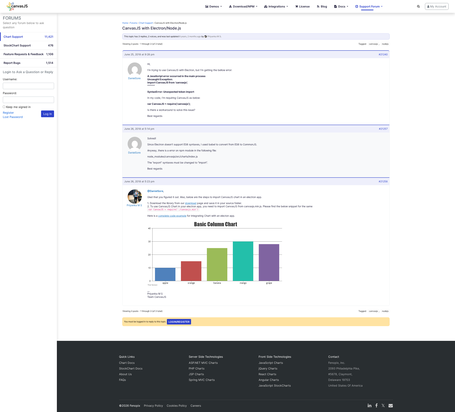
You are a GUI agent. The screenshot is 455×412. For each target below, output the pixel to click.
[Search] (418, 6)
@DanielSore (155, 190)
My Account (437, 6)
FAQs (122, 380)
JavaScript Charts (271, 363)
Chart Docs (127, 363)
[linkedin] (369, 405)
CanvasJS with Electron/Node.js (151, 28)
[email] (390, 405)
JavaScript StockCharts (275, 385)
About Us (125, 374)
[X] (383, 405)
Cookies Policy (177, 405)
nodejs (385, 44)
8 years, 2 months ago (190, 36)
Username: (10, 79)
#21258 (383, 181)
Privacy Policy (153, 405)
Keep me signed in (18, 107)
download (190, 203)
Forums (133, 23)
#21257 (383, 128)
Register (8, 112)
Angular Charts (269, 380)
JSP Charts (196, 374)
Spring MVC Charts (202, 380)
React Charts (267, 374)
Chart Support (146, 23)
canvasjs (373, 44)
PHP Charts (196, 368)
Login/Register (178, 321)
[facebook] (376, 405)
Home (125, 23)
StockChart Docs (130, 368)
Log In (47, 114)
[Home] (17, 6)
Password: (10, 93)
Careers (196, 405)
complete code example (172, 215)
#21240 (383, 54)
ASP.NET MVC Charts (203, 363)
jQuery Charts (268, 368)
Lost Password (13, 117)
